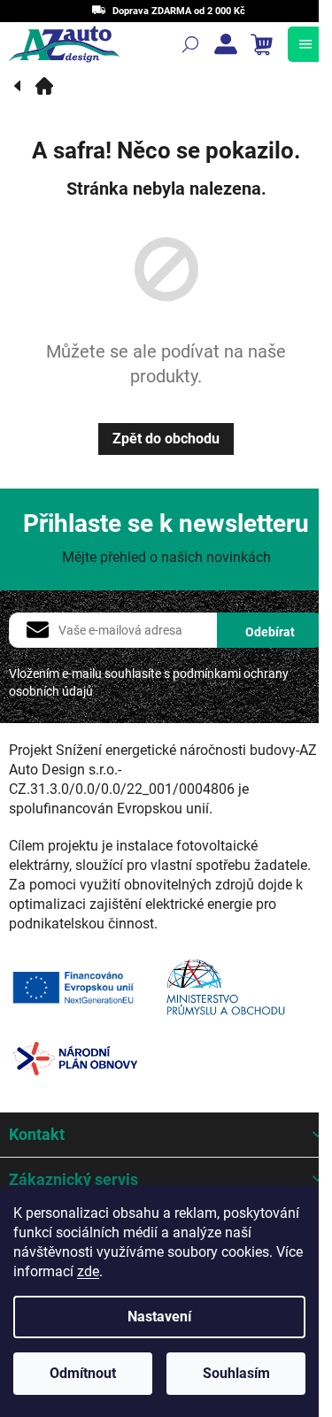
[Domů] (44, 86)
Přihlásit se (270, 630)
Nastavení (159, 1316)
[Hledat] (190, 44)
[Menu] (305, 44)
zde (88, 1271)
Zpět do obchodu (166, 438)
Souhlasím (236, 1373)
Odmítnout (83, 1373)
